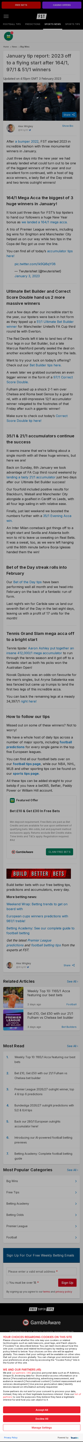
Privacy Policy (11, 1437)
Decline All (41, 1418)
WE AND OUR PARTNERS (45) (22, 1369)
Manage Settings (42, 1427)
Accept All (42, 1409)
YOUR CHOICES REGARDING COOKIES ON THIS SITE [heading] (37, 1337)
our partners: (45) (21, 1372)
